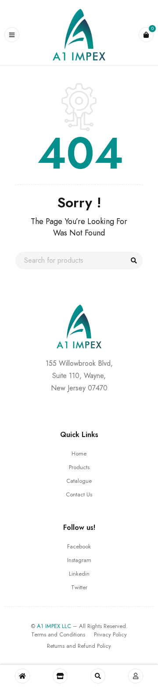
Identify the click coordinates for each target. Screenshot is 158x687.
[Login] (135, 676)
